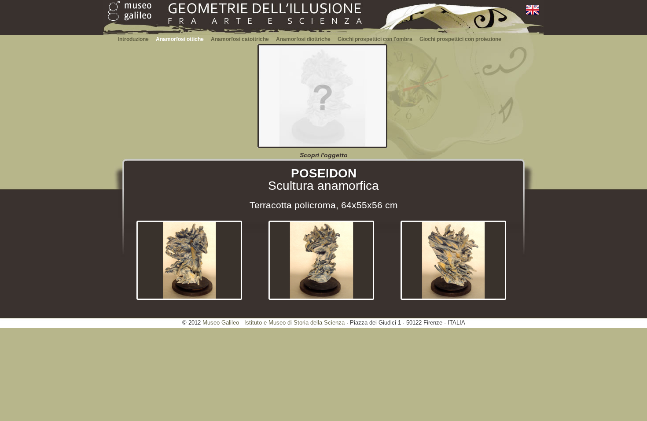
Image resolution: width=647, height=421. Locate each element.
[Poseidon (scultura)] (322, 146)
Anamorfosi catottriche (240, 39)
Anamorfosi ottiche (180, 39)
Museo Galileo (220, 322)
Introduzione (133, 39)
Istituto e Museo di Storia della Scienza (294, 322)
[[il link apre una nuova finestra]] (129, 14)
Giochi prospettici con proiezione (460, 39)
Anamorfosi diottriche (303, 39)
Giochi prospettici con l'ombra (375, 39)
